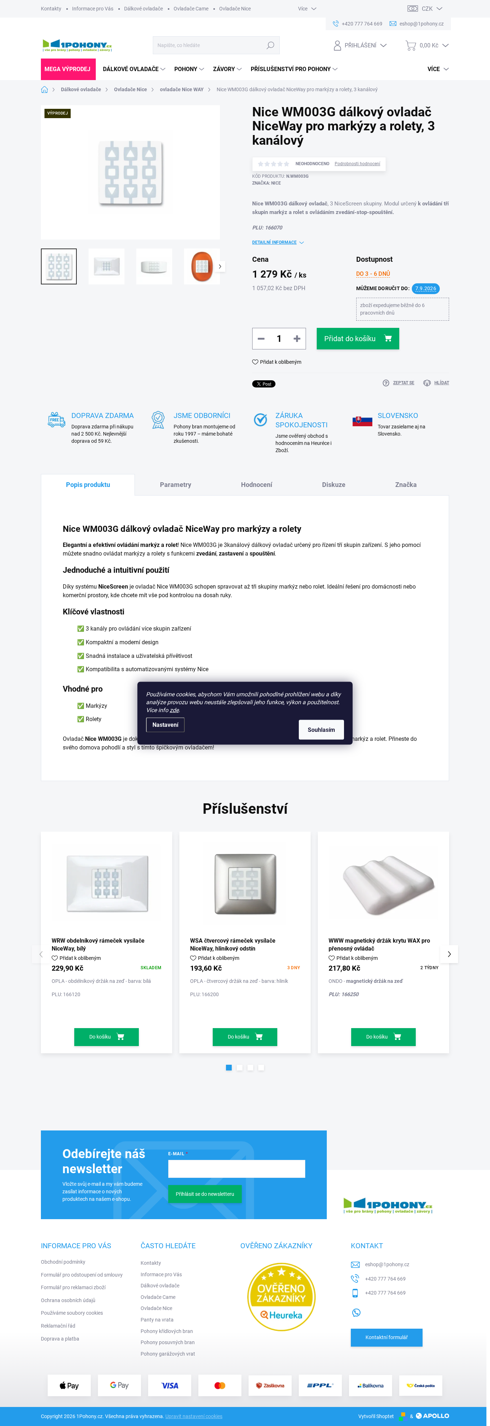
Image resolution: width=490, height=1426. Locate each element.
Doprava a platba (60, 1339)
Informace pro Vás (92, 8)
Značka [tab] (406, 484)
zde (174, 709)
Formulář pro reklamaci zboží (73, 1287)
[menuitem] (68, 69)
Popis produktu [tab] (88, 484)
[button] (228, 1067)
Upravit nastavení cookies (193, 1416)
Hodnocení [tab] (256, 484)
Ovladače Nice (235, 8)
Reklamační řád (58, 1326)
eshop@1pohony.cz (387, 1264)
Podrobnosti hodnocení (357, 163)
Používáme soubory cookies (72, 1313)
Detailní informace (274, 242)
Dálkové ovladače (143, 8)
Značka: (266, 183)
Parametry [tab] (175, 484)
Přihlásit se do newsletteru (205, 1194)
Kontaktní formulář (387, 1337)
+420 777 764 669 (385, 1279)
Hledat (270, 45)
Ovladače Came (191, 8)
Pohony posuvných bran (168, 1342)
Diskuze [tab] (333, 484)
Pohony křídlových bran (167, 1331)
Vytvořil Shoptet (376, 1416)
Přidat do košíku (350, 338)
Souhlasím (321, 729)
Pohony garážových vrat (168, 1354)
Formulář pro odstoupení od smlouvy (82, 1275)
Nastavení (165, 724)
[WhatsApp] (356, 1311)
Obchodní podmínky (63, 1262)
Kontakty (51, 8)
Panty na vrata (157, 1320)
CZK (427, 8)
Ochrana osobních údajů (68, 1300)
